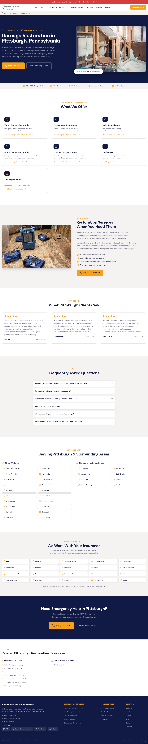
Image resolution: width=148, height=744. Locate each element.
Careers (128, 723)
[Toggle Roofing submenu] (56, 7)
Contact (108, 7)
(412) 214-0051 (91, 2)
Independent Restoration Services (18, 704)
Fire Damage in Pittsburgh (13, 668)
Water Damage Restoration (73, 708)
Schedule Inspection (39, 66)
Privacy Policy (123, 741)
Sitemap (143, 741)
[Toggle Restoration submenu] (46, 7)
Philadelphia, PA (59, 665)
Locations (89, 7)
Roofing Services (107, 712)
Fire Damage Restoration (72, 712)
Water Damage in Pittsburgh (14, 665)
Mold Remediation (70, 716)
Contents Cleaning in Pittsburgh (15, 682)
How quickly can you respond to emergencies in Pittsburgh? (61, 383)
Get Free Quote (138, 7)
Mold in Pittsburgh (10, 672)
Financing (99, 7)
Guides (128, 716)
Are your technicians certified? (48, 406)
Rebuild (61, 7)
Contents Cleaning (76, 7)
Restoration (39, 7)
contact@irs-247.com (12, 718)
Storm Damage (69, 719)
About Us (129, 708)
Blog (127, 719)
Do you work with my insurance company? (53, 391)
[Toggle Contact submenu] (114, 7)
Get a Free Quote (87, 625)
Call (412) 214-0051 (91, 272)
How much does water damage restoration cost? (56, 399)
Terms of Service (134, 741)
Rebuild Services (107, 716)
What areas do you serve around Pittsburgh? (54, 414)
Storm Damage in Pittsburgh (14, 675)
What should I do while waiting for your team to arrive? (58, 421)
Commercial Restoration (72, 723)
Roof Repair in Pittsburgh (13, 686)
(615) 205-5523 (10, 715)
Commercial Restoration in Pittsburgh (17, 679)
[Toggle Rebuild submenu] (67, 7)
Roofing (51, 7)
